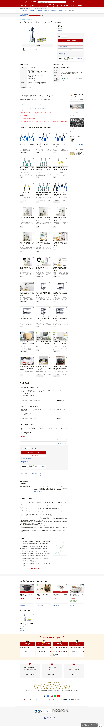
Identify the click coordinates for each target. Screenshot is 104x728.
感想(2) (22, 601)
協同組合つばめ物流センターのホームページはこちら (32, 104)
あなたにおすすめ (47, 5)
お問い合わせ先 (62, 54)
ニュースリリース (33, 720)
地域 (32, 6)
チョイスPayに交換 (73, 651)
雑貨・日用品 (28, 473)
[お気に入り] (100, 725)
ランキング (40, 5)
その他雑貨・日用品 (36, 473)
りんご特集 (55, 651)
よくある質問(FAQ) (52, 674)
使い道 (59, 6)
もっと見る (81, 144)
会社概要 (26, 720)
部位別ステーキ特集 (55, 655)
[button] (42, 15)
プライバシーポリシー (53, 720)
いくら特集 (63, 647)
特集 (53, 5)
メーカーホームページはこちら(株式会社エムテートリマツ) (34, 108)
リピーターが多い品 (23, 651)
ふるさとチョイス (30, 699)
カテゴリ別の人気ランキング (25, 647)
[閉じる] (96, 724)
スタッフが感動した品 (41, 651)
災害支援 (65, 699)
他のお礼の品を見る (33, 84)
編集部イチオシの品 (40, 647)
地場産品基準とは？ (38, 491)
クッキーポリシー (62, 720)
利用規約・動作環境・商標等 (73, 720)
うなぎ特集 (55, 647)
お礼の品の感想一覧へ (62, 443)
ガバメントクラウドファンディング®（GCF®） (48, 699)
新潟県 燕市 (22, 630)
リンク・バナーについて (43, 720)
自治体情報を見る (36, 568)
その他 (41, 475)
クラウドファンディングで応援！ (75, 647)
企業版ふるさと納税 (75, 699)
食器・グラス (35, 475)
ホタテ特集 (63, 651)
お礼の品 (24, 6)
